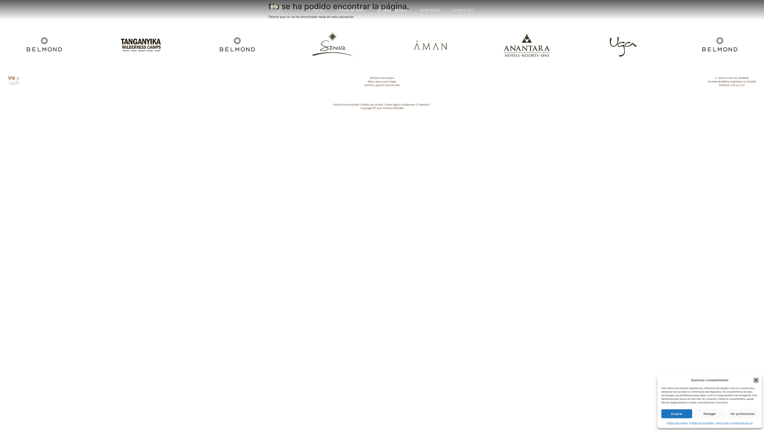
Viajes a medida (392, 10)
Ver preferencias (742, 414)
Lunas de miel (350, 10)
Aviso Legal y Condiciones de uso (734, 422)
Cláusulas (423, 105)
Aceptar (677, 414)
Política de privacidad (702, 422)
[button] (756, 380)
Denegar (710, 414)
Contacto (463, 10)
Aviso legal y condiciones (400, 105)
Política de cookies (677, 422)
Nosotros (430, 10)
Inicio (318, 10)
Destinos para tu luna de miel (382, 85)
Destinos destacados (382, 78)
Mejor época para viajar (382, 82)
